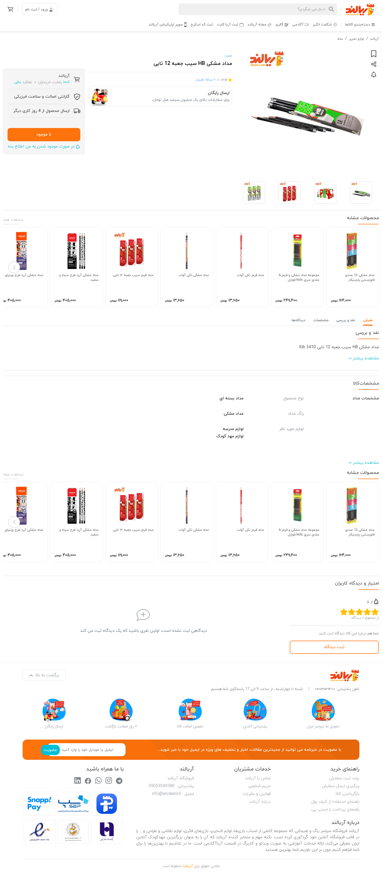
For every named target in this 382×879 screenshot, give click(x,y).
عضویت (50, 750)
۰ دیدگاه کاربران (205, 80)
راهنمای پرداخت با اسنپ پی (335, 809)
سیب (228, 55)
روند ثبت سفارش (344, 778)
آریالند (374, 39)
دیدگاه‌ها (298, 320)
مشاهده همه (13, 220)
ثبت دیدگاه (334, 647)
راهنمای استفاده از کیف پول (335, 801)
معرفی (368, 320)
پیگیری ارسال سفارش (340, 786)
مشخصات (320, 320)
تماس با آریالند (258, 778)
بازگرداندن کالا (347, 794)
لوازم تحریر (356, 39)
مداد (340, 39)
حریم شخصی (259, 786)
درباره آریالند (260, 801)
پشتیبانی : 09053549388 (171, 786)
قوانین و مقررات (256, 794)
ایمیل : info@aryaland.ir (173, 794)
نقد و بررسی (345, 320)
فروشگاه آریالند (180, 778)
